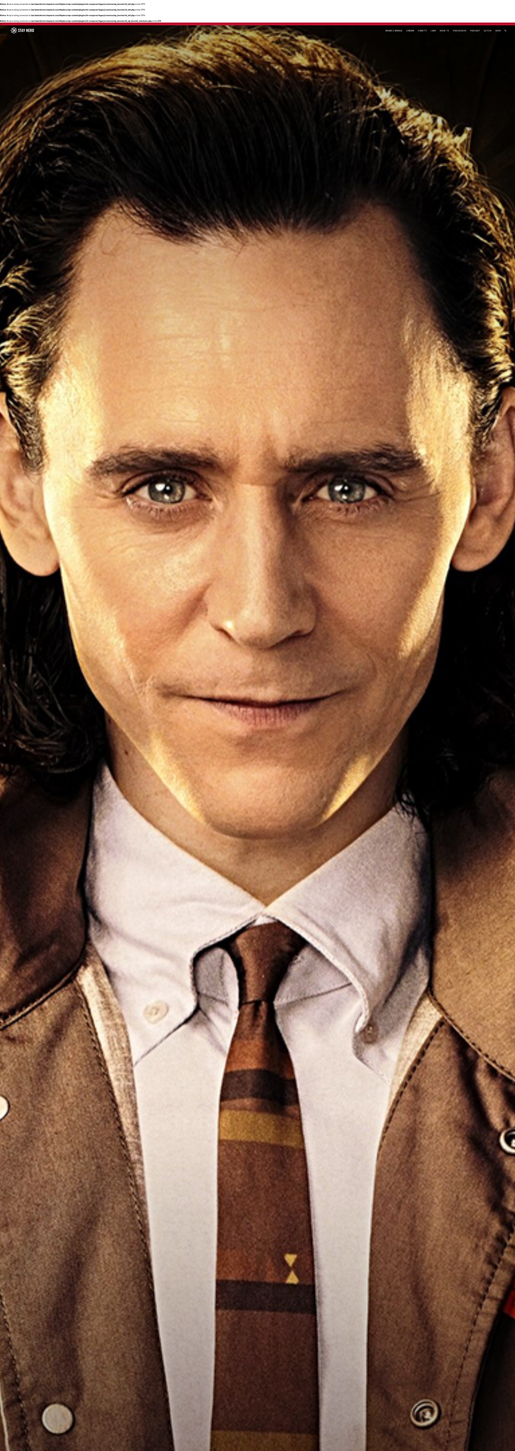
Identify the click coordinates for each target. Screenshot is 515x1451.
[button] (505, 30)
